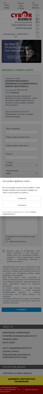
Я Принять (22, 198)
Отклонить (22, 205)
